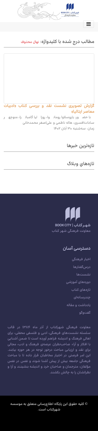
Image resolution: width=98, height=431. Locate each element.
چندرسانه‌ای (82, 298)
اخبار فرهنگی (81, 259)
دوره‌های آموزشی (78, 282)
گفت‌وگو (84, 313)
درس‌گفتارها (81, 267)
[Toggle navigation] (88, 24)
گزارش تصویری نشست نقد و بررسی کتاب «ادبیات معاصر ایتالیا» (49, 109)
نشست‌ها (83, 275)
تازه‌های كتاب (80, 290)
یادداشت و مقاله (78, 305)
